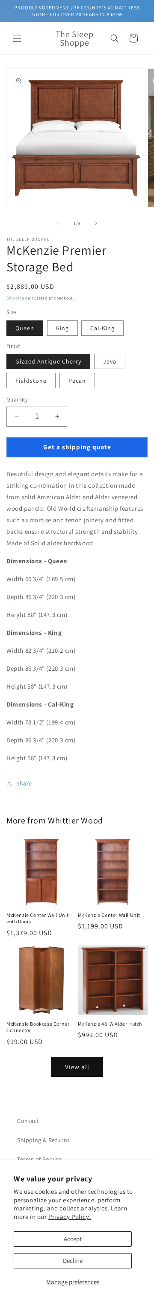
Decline (73, 1260)
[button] (17, 38)
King (62, 328)
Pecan (77, 380)
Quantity (17, 399)
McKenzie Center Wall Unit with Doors (37, 918)
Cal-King (102, 328)
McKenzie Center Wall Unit (109, 915)
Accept (73, 1239)
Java (109, 361)
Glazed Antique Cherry (48, 361)
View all (77, 1067)
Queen (24, 328)
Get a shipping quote (77, 447)
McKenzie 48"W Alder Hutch (110, 1024)
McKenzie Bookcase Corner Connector (37, 1027)
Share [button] (24, 783)
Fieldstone (31, 380)
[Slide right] (95, 223)
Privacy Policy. (69, 1217)
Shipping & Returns (43, 1140)
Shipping (15, 298)
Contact (28, 1121)
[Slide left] (58, 223)
